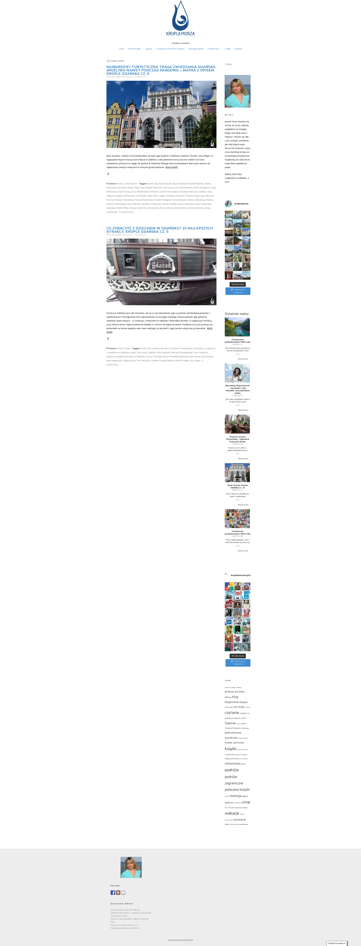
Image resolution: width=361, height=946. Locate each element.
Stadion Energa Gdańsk (162, 360)
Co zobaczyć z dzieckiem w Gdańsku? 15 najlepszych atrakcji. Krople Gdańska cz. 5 (159, 230)
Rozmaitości (213, 49)
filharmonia (142, 191)
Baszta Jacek (165, 183)
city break (121, 187)
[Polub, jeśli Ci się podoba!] (113, 892)
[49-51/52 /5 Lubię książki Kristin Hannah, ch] (229, 621)
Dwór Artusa (124, 191)
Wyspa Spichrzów (138, 208)
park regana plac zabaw (117, 360)
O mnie (228, 49)
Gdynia (238, 724)
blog (235, 697)
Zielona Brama (166, 208)
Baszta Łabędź (180, 183)
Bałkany (228, 697)
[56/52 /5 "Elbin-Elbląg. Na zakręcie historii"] (246, 604)
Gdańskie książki (196, 49)
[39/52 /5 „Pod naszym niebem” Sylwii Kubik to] (229, 630)
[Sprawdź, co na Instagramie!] (118, 892)
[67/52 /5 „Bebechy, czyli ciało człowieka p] (246, 586)
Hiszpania (236, 728)
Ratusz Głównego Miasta (200, 199)
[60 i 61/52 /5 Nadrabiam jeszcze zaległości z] (229, 604)
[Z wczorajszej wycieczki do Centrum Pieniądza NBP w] (229, 275)
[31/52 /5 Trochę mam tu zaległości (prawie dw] (246, 647)
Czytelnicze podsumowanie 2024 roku (237, 532)
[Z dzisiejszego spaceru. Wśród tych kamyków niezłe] (229, 258)
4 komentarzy (140, 235)
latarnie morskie (242, 749)
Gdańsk (202, 191)
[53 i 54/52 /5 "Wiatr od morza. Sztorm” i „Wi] (237, 612)
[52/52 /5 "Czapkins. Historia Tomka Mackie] (246, 612)
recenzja (235, 796)
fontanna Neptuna (189, 191)
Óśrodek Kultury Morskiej (165, 356)
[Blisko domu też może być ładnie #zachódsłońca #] (229, 232)
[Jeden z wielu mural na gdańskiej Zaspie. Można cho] (237, 267)
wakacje (232, 813)
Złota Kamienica (196, 208)
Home (121, 49)
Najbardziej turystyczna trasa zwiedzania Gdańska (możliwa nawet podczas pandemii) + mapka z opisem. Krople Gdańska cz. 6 (161, 70)
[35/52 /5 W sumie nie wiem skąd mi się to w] (237, 638)
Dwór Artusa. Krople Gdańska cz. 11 (237, 486)
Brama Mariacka (196, 183)
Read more (172, 167)
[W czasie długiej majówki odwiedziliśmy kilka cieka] (246, 258)
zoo (192, 360)
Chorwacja (229, 707)
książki (230, 748)
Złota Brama (181, 208)
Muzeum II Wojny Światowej (190, 195)
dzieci (133, 352)
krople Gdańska (243, 738)
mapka (162, 195)
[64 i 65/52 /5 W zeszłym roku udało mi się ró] (237, 595)
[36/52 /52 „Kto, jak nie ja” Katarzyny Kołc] (229, 638)
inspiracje (245, 728)
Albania (239, 687)
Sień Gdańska (134, 204)
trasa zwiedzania (185, 204)
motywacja (232, 763)
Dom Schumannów (184, 187)
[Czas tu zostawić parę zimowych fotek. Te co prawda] (237, 215)
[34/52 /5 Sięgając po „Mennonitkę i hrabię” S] (246, 638)
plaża (133, 360)
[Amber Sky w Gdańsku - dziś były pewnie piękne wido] (246, 275)
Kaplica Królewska (125, 195)
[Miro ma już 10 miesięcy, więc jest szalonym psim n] (229, 223)
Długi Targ (139, 187)
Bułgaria (243, 702)
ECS (134, 191)
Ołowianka (128, 199)
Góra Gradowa (163, 352)
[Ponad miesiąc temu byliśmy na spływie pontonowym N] (237, 241)
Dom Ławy (168, 187)
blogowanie (232, 702)
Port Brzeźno (143, 360)
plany (243, 763)
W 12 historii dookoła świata (236, 808)
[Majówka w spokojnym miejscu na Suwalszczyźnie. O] (246, 223)
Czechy (247, 707)
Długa (130, 187)
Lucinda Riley (230, 754)
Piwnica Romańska (143, 199)
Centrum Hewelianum (181, 348)
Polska (120, 183)
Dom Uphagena (201, 187)
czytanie (232, 712)
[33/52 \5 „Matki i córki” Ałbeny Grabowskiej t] (229, 647)
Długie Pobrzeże (154, 187)
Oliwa (149, 356)
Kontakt (238, 49)
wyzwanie (239, 819)
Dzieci (120, 348)
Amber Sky (152, 183)
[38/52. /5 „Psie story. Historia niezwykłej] (237, 630)
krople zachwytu (234, 742)
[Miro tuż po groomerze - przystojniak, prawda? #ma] (246, 215)
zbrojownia (153, 208)
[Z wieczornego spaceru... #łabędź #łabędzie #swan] (246, 249)
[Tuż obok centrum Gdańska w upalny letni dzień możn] (237, 249)
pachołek (183, 356)
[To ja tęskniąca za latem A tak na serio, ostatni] (237, 223)
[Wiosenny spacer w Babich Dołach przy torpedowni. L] (229, 267)
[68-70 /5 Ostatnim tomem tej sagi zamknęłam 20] (237, 586)
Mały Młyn (152, 195)
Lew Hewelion (200, 352)
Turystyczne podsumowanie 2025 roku (237, 340)
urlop (246, 802)
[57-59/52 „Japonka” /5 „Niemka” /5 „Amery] (237, 604)
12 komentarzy (140, 77)
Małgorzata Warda (232, 759)
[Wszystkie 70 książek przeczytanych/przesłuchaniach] (229, 586)
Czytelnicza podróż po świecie (170, 49)
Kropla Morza (126, 77)
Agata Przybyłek (230, 687)
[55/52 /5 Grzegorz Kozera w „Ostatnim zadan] (229, 612)
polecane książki (237, 789)
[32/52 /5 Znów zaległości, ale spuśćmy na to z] (237, 647)
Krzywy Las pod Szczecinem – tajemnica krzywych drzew (237, 439)
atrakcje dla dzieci (161, 348)
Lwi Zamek (141, 195)
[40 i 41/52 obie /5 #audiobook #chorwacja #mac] (246, 621)
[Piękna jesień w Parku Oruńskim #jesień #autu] (237, 232)
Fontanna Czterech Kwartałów (164, 191)
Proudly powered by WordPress (180, 940)
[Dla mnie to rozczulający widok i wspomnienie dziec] (237, 258)
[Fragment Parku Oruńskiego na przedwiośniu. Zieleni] (246, 267)
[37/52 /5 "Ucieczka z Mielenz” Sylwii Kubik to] (246, 630)
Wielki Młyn (122, 208)
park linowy (194, 356)
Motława (170, 195)
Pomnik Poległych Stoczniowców (170, 199)
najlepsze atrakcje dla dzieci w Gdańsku (126, 356)
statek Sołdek (169, 204)
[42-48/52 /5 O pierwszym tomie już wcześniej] (237, 621)
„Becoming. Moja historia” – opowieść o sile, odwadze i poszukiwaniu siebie (237, 389)
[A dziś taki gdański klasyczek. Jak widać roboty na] (246, 241)
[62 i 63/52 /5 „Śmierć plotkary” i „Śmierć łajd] (246, 595)
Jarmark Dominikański (181, 352)
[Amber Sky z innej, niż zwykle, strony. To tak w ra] (229, 249)
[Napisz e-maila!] (123, 892)
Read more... (243, 358)
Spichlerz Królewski (151, 204)
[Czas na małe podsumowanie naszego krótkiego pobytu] (229, 215)
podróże (232, 770)
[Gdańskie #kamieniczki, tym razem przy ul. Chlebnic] (246, 232)
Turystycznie (134, 49)
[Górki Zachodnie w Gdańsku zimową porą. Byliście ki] (237, 275)
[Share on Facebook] (108, 174)
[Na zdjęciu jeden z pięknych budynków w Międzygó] (229, 241)
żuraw (207, 208)
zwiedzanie (111, 212)
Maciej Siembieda (241, 755)
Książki (149, 49)
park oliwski (207, 356)
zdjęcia (227, 824)
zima (233, 824)
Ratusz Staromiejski (116, 204)
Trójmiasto (237, 803)
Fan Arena (142, 352)
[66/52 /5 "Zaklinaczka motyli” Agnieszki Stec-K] (229, 595)
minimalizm (244, 759)
